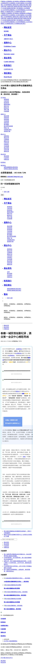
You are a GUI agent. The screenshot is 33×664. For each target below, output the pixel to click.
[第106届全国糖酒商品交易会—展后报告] (16, 592)
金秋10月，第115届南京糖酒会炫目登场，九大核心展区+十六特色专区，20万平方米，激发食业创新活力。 (17, 562)
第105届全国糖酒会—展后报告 (12, 609)
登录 (5, 191)
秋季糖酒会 (12, 355)
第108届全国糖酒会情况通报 (12, 588)
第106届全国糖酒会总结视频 (12, 602)
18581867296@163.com (15, 176)
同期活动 (6, 329)
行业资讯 (6, 545)
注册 (8, 191)
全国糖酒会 (19, 349)
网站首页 (8, 199)
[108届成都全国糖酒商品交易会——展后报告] (17, 578)
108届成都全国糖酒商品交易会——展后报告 (16, 581)
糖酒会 (17, 391)
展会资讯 (6, 327)
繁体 (2, 194)
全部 (8, 272)
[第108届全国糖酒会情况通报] (12, 585)
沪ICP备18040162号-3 (7, 657)
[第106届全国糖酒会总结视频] (12, 598)
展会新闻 (6, 544)
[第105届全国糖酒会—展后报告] (13, 605)
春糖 (23, 393)
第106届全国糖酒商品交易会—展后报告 (15, 595)
